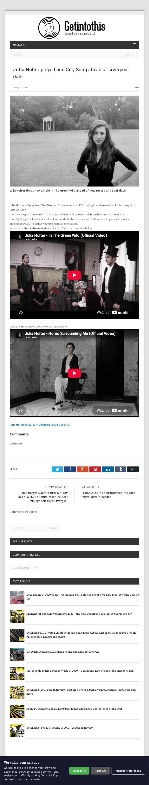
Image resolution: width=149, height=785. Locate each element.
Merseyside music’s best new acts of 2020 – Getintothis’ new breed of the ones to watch (79, 670)
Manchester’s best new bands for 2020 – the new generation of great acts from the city (79, 613)
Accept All (79, 770)
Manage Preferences (128, 770)
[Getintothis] (74, 27)
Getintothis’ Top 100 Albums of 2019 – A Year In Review (60, 727)
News (136, 87)
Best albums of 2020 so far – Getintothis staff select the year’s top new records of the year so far (82, 596)
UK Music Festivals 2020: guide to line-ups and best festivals (62, 651)
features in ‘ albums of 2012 (39, 424)
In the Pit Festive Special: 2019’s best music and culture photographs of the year (74, 708)
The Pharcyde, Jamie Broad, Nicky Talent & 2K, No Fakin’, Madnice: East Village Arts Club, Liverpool (42, 497)
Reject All (100, 770)
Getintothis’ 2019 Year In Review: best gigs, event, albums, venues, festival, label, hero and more (81, 691)
